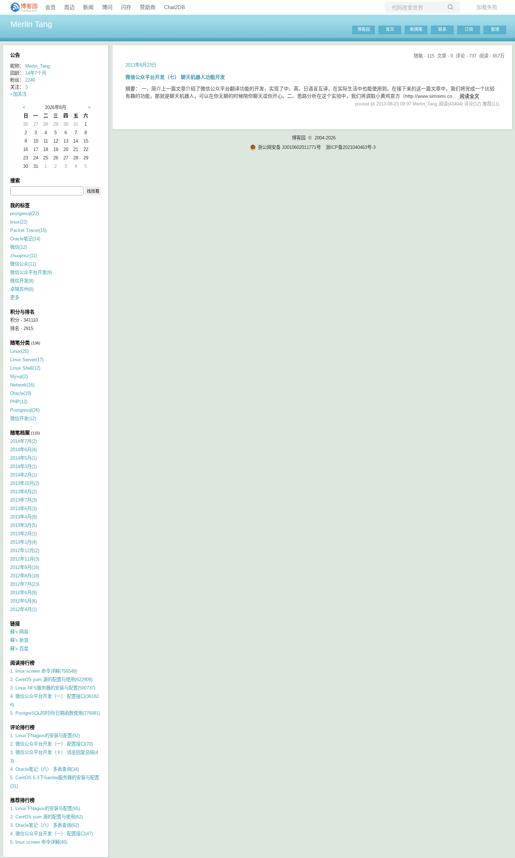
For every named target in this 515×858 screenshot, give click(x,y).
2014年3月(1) (23, 466)
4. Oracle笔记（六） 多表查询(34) (44, 769)
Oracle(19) (20, 393)
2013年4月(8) (23, 517)
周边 (69, 7)
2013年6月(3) (23, 508)
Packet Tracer (28, 230)
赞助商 (148, 7)
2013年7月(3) (23, 500)
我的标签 (20, 205)
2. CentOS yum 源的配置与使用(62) (46, 816)
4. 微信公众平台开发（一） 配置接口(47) (51, 833)
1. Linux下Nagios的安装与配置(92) (45, 735)
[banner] (21, 7)
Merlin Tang (31, 24)
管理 (495, 29)
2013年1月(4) (23, 542)
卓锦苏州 (22, 289)
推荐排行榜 (22, 800)
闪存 (126, 7)
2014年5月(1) (23, 458)
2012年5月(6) (23, 601)
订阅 (469, 29)
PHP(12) (18, 401)
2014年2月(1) (23, 475)
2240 (30, 80)
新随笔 (416, 29)
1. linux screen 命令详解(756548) (43, 671)
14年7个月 (35, 73)
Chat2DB (174, 7)
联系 (442, 29)
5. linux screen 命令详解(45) (38, 842)
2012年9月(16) (24, 567)
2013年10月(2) (24, 483)
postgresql (24, 213)
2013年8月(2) (23, 491)
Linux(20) (19, 351)
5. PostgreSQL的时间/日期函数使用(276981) (55, 713)
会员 (50, 7)
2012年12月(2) (24, 550)
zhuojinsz (23, 255)
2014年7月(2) (23, 441)
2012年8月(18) (24, 575)
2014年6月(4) (23, 449)
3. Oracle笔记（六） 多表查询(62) (44, 825)
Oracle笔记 (25, 238)
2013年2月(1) (23, 533)
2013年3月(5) (23, 525)
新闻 (88, 7)
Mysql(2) (19, 376)
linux (18, 222)
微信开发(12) (23, 418)
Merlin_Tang (37, 66)
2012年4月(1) (23, 609)
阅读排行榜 (22, 663)
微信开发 (22, 280)
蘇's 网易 (19, 631)
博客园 (363, 29)
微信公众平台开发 (31, 272)
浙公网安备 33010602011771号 (289, 147)
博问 (107, 7)
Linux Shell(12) (25, 368)
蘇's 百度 (19, 648)
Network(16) (22, 384)
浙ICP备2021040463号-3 (351, 147)
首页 (390, 29)
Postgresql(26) (25, 410)
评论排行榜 (22, 727)
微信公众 (23, 264)
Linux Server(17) (26, 359)
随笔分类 (20, 342)
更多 (14, 297)
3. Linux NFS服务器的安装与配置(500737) (52, 688)
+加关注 (18, 94)
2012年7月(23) (24, 584)
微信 (18, 247)
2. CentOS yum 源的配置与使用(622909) (51, 679)
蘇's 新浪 (19, 640)
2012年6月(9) (23, 592)
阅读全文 (469, 96)
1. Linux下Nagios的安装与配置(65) (45, 808)
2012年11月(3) (24, 559)
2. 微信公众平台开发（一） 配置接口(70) (51, 744)
